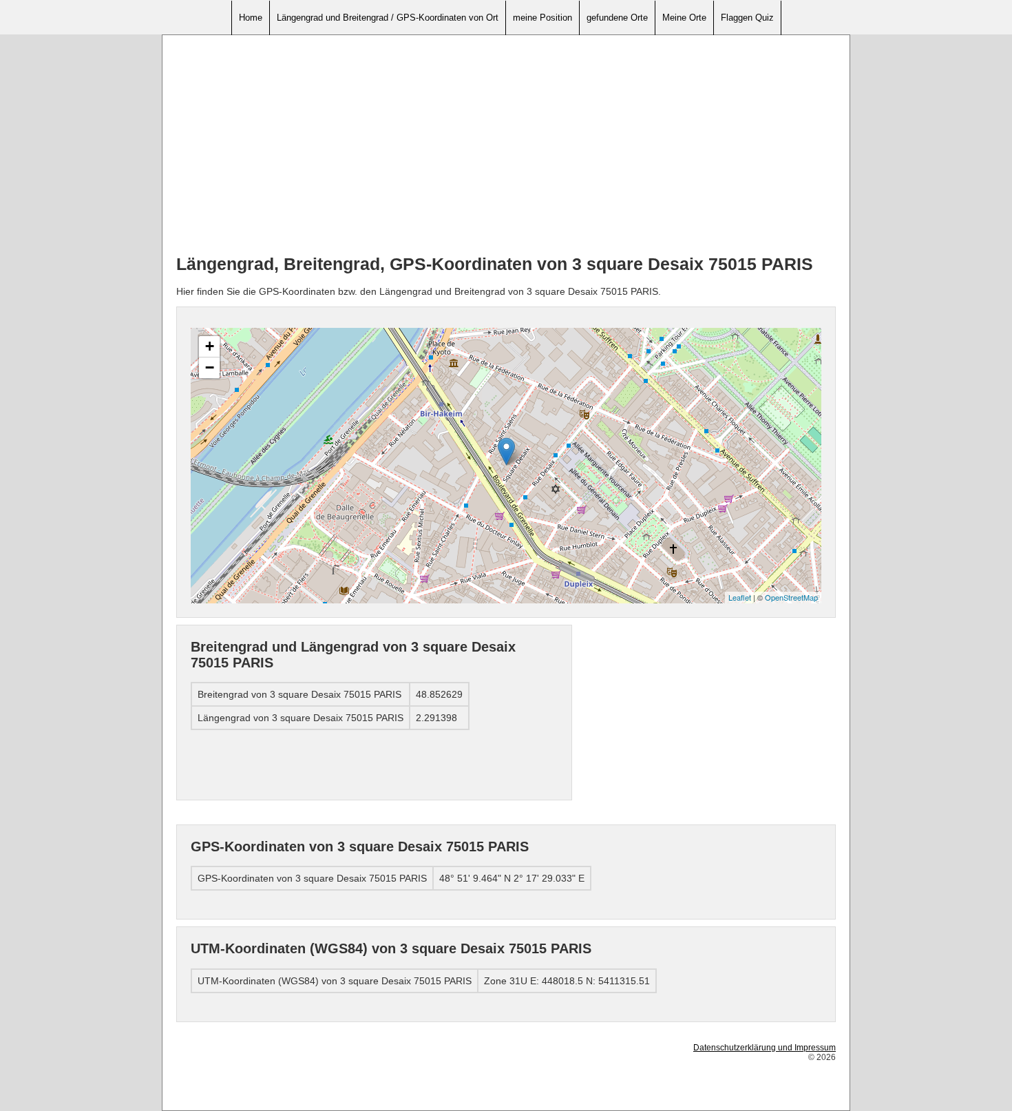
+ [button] (209, 346)
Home (250, 17)
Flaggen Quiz (747, 17)
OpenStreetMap (791, 597)
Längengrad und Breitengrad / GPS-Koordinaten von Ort (387, 17)
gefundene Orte (617, 17)
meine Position (542, 17)
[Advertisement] (506, 145)
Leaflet (739, 597)
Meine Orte (684, 17)
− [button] (209, 367)
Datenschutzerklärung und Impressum (764, 1047)
